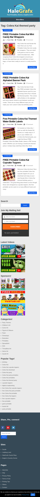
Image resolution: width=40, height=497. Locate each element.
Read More (32, 67)
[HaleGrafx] (20, 15)
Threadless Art (6, 348)
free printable (6, 401)
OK (33, 494)
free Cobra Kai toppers (9, 396)
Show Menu (20, 19)
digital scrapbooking (8, 385)
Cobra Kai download (8, 370)
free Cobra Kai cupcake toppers (12, 388)
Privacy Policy (6, 476)
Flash (4, 333)
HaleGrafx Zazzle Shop (9, 455)
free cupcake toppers (8, 398)
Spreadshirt (5, 343)
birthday (4, 362)
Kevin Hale (10, 40)
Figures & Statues (7, 330)
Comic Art (5, 328)
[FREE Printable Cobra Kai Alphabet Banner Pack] (10, 92)
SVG (3, 346)
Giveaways (5, 335)
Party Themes (6, 322)
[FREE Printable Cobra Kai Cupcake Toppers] (10, 174)
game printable (6, 403)
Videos (4, 484)
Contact (4, 487)
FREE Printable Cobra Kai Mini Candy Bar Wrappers (18, 35)
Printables (19, 40)
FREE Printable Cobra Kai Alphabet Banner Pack (16, 79)
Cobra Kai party (7, 372)
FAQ (3, 473)
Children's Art (6, 325)
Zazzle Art (5, 354)
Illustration (5, 338)
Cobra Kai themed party (9, 380)
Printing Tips (6, 481)
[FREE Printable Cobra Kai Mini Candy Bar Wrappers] (10, 48)
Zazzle (4, 449)
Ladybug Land (6, 452)
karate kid (5, 406)
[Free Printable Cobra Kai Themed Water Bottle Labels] (10, 133)
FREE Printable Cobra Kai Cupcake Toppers (16, 161)
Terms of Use (6, 478)
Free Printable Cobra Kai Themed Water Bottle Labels (20, 120)
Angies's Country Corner (9, 458)
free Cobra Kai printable (9, 393)
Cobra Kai (5, 364)
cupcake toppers (7, 383)
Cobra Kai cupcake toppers (10, 367)
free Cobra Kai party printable (11, 390)
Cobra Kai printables (8, 377)
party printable (6, 409)
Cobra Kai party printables (10, 375)
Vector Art (5, 351)
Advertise (5, 470)
